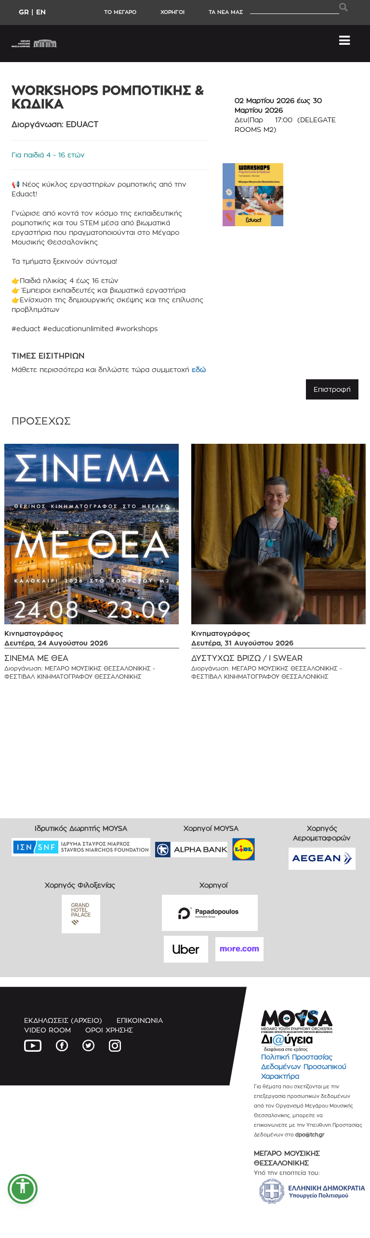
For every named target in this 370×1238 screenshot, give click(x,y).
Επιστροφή (332, 389)
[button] (23, 1189)
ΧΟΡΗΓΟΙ (172, 12)
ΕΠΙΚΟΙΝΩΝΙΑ (140, 1020)
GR (24, 11)
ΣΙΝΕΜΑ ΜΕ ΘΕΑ (36, 658)
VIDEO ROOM (47, 1029)
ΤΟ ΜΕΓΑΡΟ (120, 12)
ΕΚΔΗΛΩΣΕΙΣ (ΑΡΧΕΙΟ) (63, 1020)
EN (41, 11)
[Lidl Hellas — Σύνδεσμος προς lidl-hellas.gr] (229, 846)
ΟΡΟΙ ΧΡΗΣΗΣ (109, 1029)
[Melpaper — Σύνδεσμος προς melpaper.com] (271, 846)
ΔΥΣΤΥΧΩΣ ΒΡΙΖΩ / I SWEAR (247, 658)
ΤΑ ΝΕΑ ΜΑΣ (226, 12)
